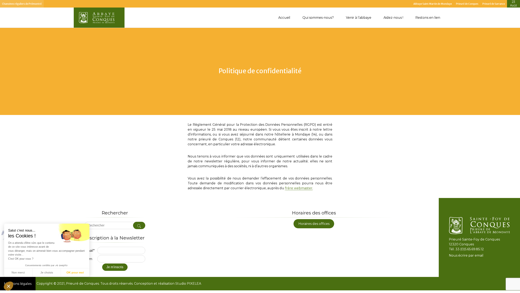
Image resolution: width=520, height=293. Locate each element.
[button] (8, 286)
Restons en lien (427, 18)
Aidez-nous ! (393, 18)
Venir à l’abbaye (358, 18)
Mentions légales (17, 284)
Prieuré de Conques (467, 3)
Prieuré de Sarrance (493, 3)
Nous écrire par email (466, 255)
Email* (89, 251)
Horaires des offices (313, 224)
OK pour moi (75, 272)
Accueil (284, 18)
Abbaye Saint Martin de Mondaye (432, 3)
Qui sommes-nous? (318, 18)
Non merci (18, 272)
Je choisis (46, 272)
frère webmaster (298, 188)
